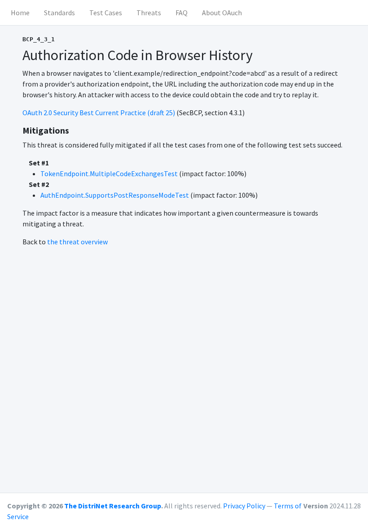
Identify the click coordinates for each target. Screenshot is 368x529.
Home (20, 12)
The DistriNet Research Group (112, 505)
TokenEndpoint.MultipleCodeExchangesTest (109, 173)
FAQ (181, 12)
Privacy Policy (244, 505)
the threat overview (77, 241)
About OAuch (222, 12)
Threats (148, 12)
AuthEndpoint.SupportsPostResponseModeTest (114, 195)
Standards (59, 12)
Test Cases (105, 12)
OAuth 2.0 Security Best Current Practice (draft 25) (98, 112)
